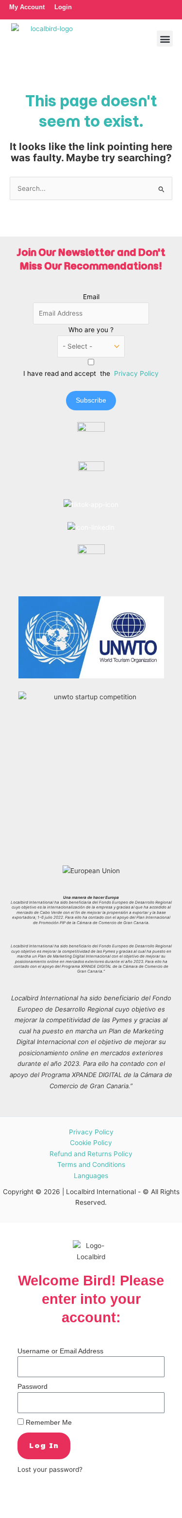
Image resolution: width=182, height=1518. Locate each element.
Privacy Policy (136, 373)
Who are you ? (91, 330)
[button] (165, 39)
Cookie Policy (91, 1143)
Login (63, 7)
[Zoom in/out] (9, 1500)
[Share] (52, 1500)
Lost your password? (50, 1469)
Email (91, 297)
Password (32, 1386)
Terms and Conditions (91, 1164)
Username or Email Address (60, 1351)
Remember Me (48, 1422)
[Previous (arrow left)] (9, 1513)
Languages (91, 1176)
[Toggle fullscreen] (31, 1500)
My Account (27, 7)
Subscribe (91, 400)
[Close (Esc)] (73, 1500)
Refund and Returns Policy (91, 1154)
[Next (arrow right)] (31, 1513)
